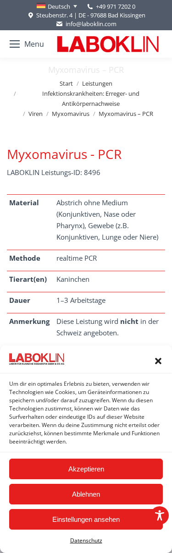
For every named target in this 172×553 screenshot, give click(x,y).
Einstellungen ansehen (86, 519)
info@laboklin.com (91, 24)
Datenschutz (86, 540)
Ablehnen (86, 494)
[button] (158, 361)
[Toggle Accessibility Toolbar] (160, 515)
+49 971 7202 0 (115, 6)
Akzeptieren (86, 469)
